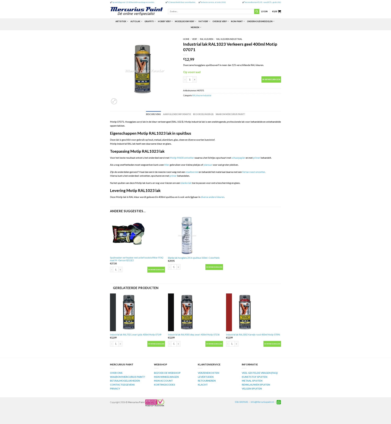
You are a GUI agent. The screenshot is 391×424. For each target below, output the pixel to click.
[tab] (153, 114)
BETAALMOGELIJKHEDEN (125, 380)
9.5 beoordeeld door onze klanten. (182, 2)
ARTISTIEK (120, 21)
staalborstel (192, 171)
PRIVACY (115, 388)
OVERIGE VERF (219, 21)
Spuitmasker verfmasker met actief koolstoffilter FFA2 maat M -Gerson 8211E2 (136, 259)
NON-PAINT (237, 21)
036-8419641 (241, 402)
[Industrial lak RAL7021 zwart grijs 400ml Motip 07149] (137, 312)
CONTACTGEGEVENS (122, 384)
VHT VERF (203, 21)
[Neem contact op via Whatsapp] (278, 402)
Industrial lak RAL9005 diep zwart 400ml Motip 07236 (193, 334)
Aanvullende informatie (177, 114)
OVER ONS (116, 372)
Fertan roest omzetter (253, 171)
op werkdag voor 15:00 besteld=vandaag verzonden (133, 2)
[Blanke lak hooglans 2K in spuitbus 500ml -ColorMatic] (195, 235)
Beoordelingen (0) (203, 114)
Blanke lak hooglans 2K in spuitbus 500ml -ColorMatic (194, 258)
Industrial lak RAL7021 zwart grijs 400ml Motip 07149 (135, 334)
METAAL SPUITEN (252, 380)
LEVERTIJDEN (206, 376)
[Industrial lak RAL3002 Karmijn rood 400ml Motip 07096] (253, 312)
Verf (194, 39)
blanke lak (186, 182)
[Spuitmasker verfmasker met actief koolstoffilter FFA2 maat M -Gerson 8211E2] (137, 235)
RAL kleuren (206, 39)
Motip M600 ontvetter (182, 157)
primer (257, 157)
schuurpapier (238, 157)
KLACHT (203, 384)
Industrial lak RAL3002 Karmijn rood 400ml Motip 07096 (253, 334)
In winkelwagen (271, 79)
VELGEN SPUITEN (252, 388)
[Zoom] (114, 101)
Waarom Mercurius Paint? (230, 114)
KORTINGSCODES (164, 384)
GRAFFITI (149, 21)
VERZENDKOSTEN (208, 372)
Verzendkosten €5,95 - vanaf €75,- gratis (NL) (263, 2)
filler (167, 164)
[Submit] (256, 11)
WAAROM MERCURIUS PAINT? (127, 376)
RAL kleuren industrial (229, 39)
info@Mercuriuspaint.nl (262, 402)
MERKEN (195, 27)
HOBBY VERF (164, 21)
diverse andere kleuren (212, 196)
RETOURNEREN (207, 380)
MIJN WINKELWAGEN (166, 376)
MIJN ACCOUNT (163, 380)
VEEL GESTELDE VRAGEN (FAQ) (260, 372)
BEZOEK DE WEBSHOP (167, 372)
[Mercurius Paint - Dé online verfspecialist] (136, 11)
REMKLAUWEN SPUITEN (256, 384)
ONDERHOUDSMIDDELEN (259, 21)
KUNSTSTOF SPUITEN (254, 376)
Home (186, 39)
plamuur (208, 164)
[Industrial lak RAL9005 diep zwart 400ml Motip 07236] (195, 312)
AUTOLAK (135, 21)
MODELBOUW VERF (184, 21)
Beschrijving (153, 114)
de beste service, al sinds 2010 (213, 2)
